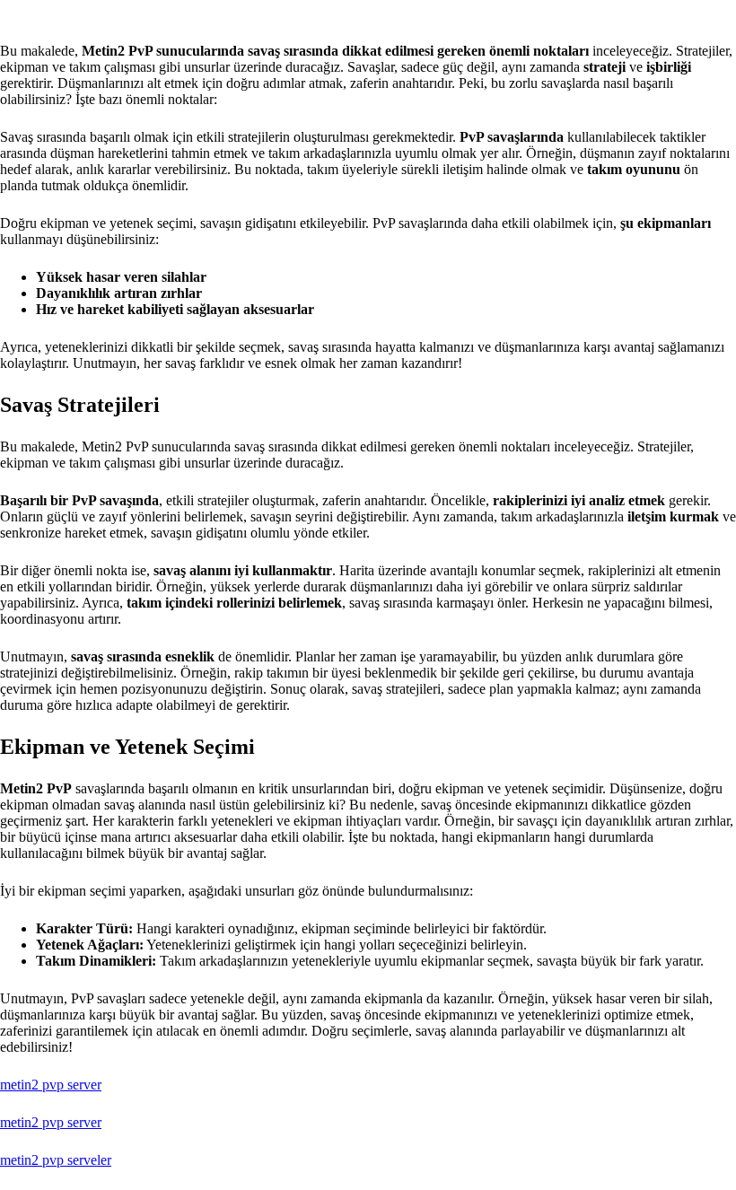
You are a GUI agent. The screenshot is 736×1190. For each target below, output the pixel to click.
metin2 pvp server (50, 1084)
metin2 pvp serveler (55, 1160)
